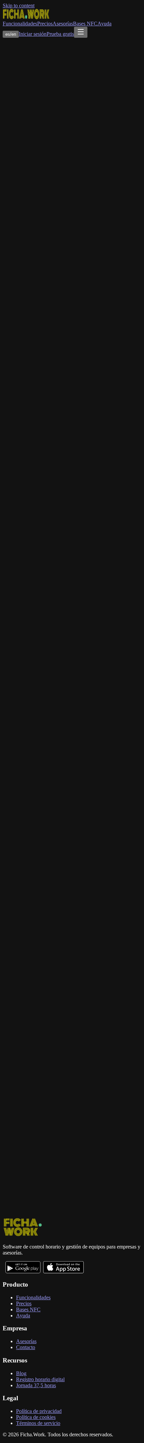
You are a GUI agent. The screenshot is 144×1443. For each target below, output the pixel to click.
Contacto (25, 1347)
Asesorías (63, 23)
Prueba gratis (60, 34)
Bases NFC (85, 23)
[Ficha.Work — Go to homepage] (26, 17)
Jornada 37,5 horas (36, 1385)
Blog (21, 1373)
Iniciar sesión (33, 34)
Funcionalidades (20, 23)
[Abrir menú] (80, 32)
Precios (45, 23)
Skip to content (18, 5)
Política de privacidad (39, 1411)
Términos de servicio (38, 1423)
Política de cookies (36, 1417)
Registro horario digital (40, 1379)
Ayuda (104, 23)
